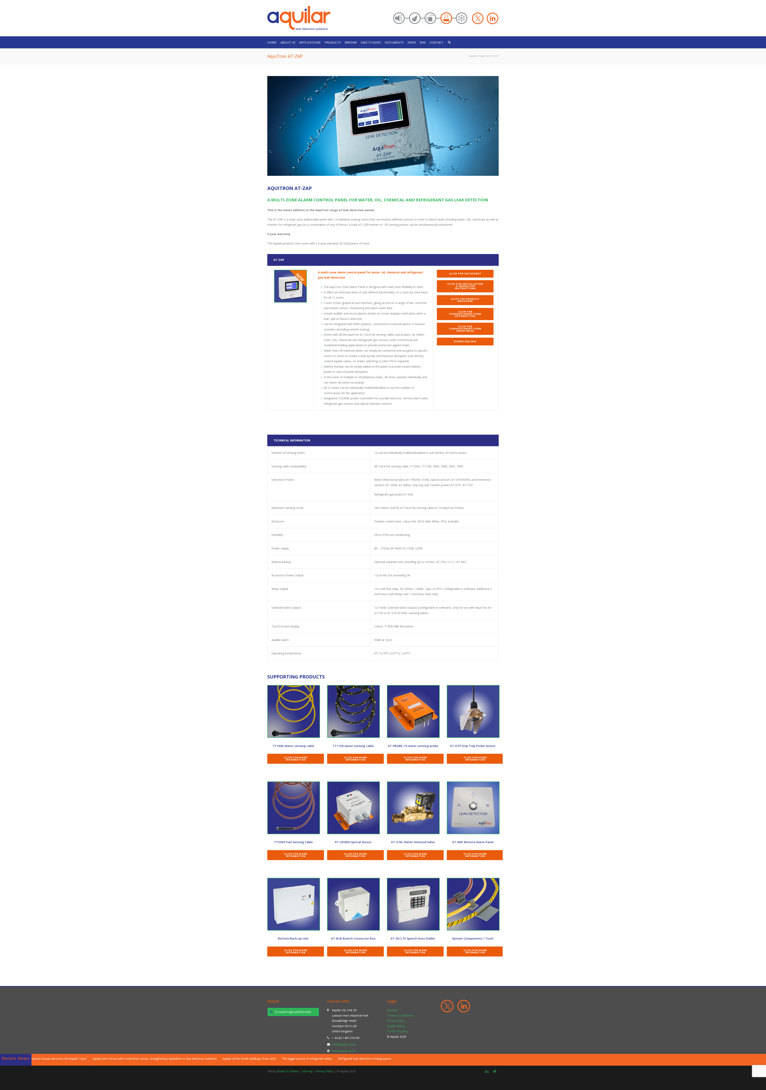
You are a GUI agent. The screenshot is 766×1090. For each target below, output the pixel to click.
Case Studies (371, 42)
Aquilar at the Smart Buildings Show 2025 (111, 1058)
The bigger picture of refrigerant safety (169, 1058)
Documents (394, 42)
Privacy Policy (396, 1021)
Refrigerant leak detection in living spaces (227, 1058)
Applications (310, 42)
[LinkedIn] (487, 1071)
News (412, 42)
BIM (422, 42)
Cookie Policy (395, 1026)
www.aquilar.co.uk (343, 1051)
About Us (287, 42)
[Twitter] (495, 1071)
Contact (436, 42)
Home (271, 42)
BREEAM (351, 42)
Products (333, 42)
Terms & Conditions (400, 1015)
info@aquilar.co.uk (343, 1044)
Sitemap (392, 1010)
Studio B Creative (288, 1071)
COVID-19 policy (397, 1031)
